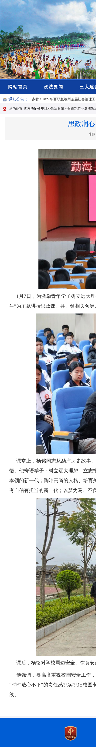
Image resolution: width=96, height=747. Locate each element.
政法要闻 (53, 86)
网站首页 (18, 86)
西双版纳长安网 (35, 108)
